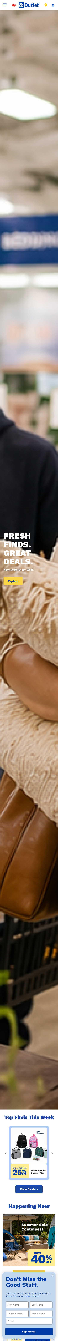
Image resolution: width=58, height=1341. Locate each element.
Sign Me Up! (29, 1331)
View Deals (29, 1189)
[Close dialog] (53, 1275)
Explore (13, 581)
